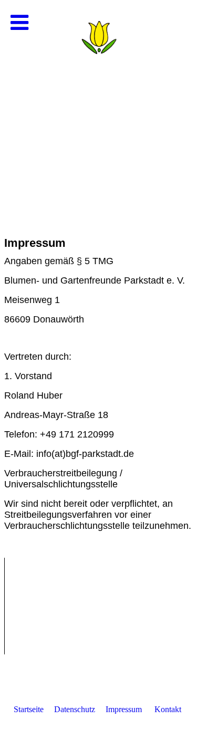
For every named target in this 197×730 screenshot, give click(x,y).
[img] (98, 105)
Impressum (123, 709)
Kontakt (167, 709)
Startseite (29, 709)
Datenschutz (74, 709)
